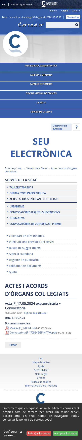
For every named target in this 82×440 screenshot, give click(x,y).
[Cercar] (48, 22)
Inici (20, 168)
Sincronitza (73, 17)
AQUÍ (48, 419)
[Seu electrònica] (15, 44)
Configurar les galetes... (13, 433)
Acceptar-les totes (65, 433)
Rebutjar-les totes (38, 433)
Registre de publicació (35, 312)
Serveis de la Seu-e (36, 168)
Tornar (13, 345)
